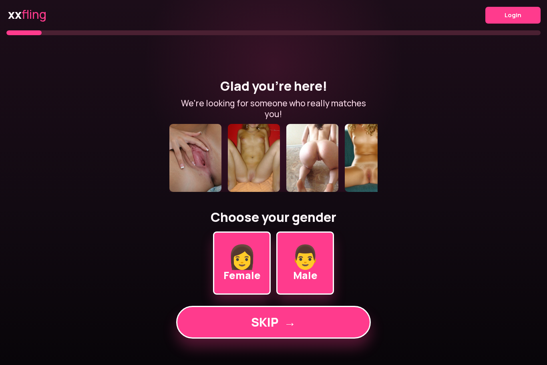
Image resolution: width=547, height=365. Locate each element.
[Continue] (273, 158)
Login (513, 15)
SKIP (273, 322)
